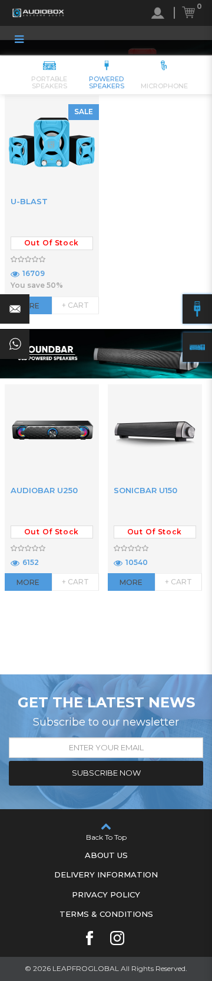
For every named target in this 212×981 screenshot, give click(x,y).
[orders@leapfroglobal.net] (14, 309)
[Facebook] (89, 938)
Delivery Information (106, 874)
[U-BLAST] (52, 142)
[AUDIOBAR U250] (52, 431)
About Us (106, 855)
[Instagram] (117, 938)
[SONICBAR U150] (155, 431)
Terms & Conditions (106, 914)
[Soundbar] (197, 347)
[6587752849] (14, 344)
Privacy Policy (106, 894)
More (27, 582)
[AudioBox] (38, 13)
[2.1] (197, 309)
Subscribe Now (106, 772)
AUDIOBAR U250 (44, 490)
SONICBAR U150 (145, 490)
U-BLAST (29, 201)
